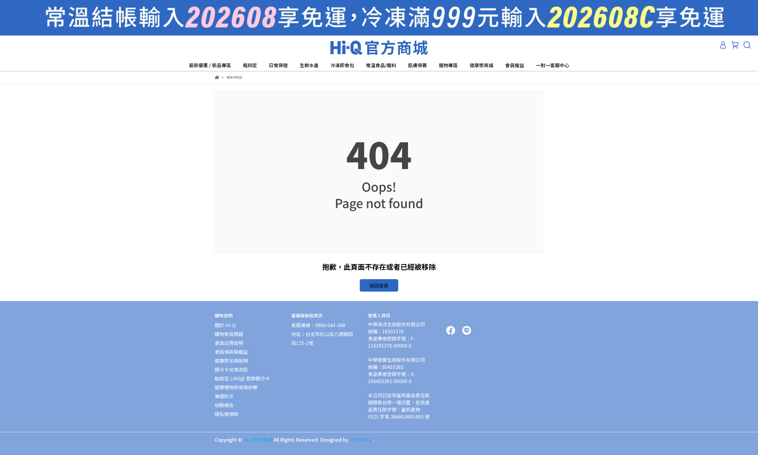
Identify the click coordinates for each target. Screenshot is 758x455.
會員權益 (514, 65)
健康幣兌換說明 (231, 360)
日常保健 (278, 65)
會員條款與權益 (231, 351)
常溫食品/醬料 (381, 65)
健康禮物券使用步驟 (236, 387)
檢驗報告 (224, 405)
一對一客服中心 (552, 65)
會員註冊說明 (229, 342)
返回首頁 (379, 285)
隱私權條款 (226, 413)
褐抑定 (250, 65)
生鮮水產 (309, 65)
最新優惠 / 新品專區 (210, 65)
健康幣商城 (481, 65)
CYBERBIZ (361, 439)
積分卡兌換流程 (231, 369)
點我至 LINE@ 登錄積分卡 (242, 378)
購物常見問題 (229, 333)
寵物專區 (448, 65)
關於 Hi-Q (225, 325)
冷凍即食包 (342, 65)
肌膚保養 (417, 65)
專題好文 (224, 396)
